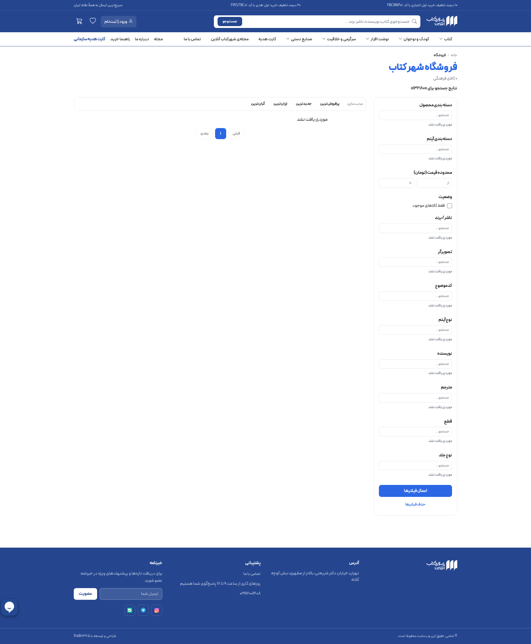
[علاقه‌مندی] (92, 21)
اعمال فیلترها (415, 491)
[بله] (129, 610)
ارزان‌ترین (280, 104)
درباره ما (142, 39)
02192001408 (250, 593)
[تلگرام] (143, 610)
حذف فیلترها (415, 505)
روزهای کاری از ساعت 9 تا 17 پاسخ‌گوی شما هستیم (220, 583)
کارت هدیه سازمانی (89, 39)
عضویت (85, 594)
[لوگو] (442, 21)
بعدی (204, 133)
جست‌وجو (229, 21)
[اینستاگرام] (156, 610)
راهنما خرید (120, 39)
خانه (454, 55)
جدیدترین (304, 104)
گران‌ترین (258, 104)
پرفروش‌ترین (330, 104)
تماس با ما (252, 574)
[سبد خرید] (79, 21)
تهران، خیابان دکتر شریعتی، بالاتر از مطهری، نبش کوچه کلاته (315, 576)
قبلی (236, 133)
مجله (158, 39)
